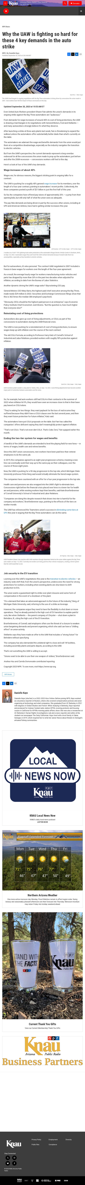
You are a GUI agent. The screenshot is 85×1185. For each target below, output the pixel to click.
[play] (6, 11)
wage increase (50, 183)
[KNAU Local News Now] (42, 771)
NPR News (6, 27)
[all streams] (81, 11)
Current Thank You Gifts (42, 1024)
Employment (53, 1139)
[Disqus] (42, 1101)
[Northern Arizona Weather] (42, 860)
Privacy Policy (36, 1139)
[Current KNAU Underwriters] (42, 1050)
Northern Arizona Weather (42, 895)
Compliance (53, 1144)
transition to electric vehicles (63, 579)
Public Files (35, 1144)
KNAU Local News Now (42, 815)
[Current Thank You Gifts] (42, 965)
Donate (76, 3)
